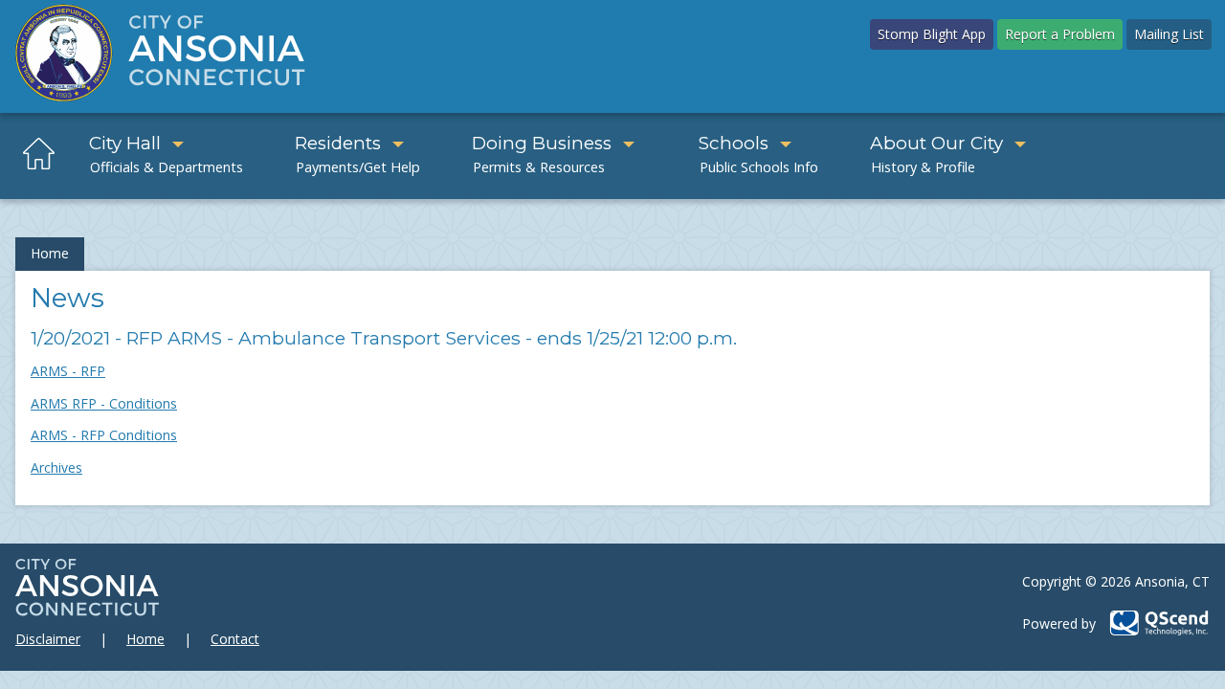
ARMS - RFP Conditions (104, 435)
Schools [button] (733, 143)
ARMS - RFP (68, 371)
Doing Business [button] (542, 143)
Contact (235, 639)
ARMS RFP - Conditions (104, 403)
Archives (56, 467)
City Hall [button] (125, 143)
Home (50, 253)
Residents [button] (338, 143)
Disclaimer (47, 639)
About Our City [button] (936, 143)
